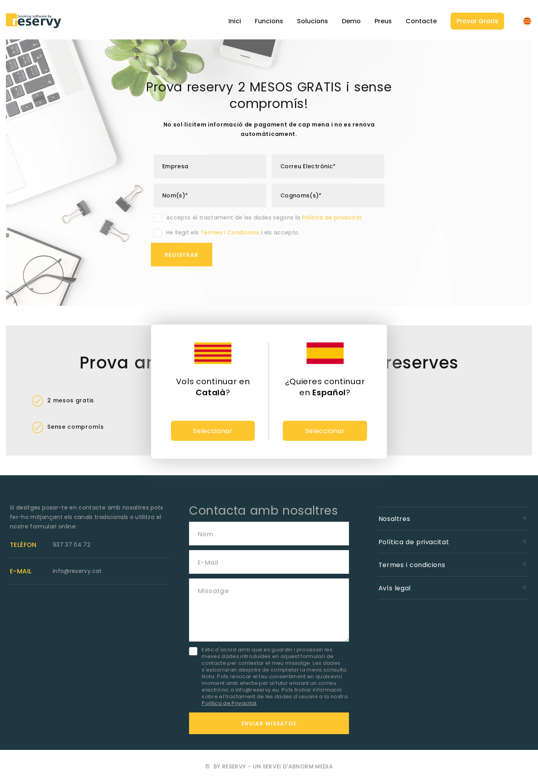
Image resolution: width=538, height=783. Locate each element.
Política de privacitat (332, 217)
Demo (351, 21)
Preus (383, 21)
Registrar (182, 255)
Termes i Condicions (230, 232)
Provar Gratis (477, 21)
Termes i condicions (411, 564)
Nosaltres (394, 518)
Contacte (421, 21)
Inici (234, 21)
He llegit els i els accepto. (233, 232)
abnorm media (310, 766)
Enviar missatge (269, 723)
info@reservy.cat (77, 571)
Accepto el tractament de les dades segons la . (264, 217)
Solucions (312, 21)
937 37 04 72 (71, 545)
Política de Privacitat (229, 703)
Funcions (269, 21)
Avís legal (394, 588)
